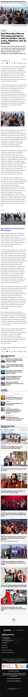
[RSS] (23, 630)
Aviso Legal (5, 647)
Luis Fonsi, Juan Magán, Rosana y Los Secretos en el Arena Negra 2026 (15, 366)
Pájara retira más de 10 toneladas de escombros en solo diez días (14, 383)
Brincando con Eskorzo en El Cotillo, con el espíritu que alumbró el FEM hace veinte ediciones (13, 538)
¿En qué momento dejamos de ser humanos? (14, 404)
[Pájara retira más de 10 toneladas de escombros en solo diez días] (3, 383)
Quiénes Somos (6, 638)
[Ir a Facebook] (12, 630)
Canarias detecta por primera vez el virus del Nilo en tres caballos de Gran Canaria (14, 377)
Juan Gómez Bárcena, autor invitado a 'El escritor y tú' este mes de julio (13, 492)
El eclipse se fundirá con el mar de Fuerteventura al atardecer (14, 398)
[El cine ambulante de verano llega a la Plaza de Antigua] (14, 458)
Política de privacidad (8, 652)
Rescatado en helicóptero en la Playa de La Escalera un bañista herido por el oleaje (14, 360)
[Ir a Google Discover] (21, 630)
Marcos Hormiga (15, 347)
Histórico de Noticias (7, 640)
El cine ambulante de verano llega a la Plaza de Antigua (13, 469)
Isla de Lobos (4, 349)
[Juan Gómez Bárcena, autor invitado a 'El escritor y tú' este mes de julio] (14, 480)
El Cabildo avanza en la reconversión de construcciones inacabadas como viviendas (14, 418)
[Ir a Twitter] (14, 630)
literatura (23, 347)
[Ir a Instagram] (17, 630)
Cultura (3, 30)
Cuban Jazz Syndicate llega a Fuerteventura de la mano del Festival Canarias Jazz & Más (14, 586)
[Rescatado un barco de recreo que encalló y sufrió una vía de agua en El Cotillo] (3, 372)
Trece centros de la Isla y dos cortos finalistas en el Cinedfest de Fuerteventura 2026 (13, 608)
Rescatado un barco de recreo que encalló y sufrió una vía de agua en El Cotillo (14, 371)
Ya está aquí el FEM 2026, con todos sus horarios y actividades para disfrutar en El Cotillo (13, 563)
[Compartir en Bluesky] (14, 63)
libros (9, 347)
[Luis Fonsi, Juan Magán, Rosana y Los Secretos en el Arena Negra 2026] (3, 366)
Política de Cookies (7, 650)
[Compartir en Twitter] (12, 63)
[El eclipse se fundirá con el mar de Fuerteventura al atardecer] (3, 398)
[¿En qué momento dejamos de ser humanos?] (3, 403)
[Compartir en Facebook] (9, 63)
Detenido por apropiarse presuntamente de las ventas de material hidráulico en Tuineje (14, 411)
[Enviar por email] (2, 63)
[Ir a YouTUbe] (19, 630)
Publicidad (4, 645)
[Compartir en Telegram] (7, 63)
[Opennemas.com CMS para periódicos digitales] (14, 689)
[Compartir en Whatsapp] (5, 63)
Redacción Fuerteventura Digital (9, 541)
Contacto (4, 643)
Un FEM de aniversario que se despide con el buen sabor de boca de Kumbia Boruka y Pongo (13, 514)
